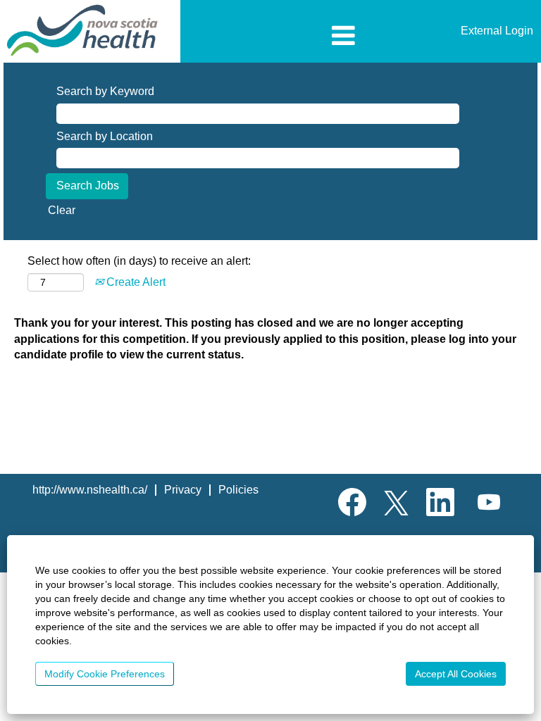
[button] (270, 36)
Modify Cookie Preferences (104, 673)
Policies (238, 490)
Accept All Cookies (456, 673)
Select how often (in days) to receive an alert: (139, 261)
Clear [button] (61, 210)
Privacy (182, 490)
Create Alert (135, 282)
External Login (497, 31)
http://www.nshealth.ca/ (89, 490)
